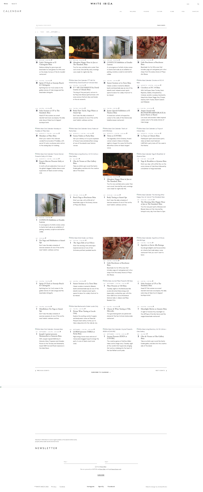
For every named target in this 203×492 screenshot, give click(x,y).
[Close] (118, 228)
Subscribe (102, 262)
